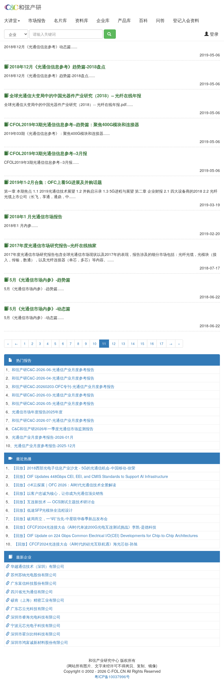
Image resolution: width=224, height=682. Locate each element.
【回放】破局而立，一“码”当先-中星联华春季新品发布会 (60, 518)
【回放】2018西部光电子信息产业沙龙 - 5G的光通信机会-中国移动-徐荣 (73, 468)
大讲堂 (10, 20)
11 (104, 343)
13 (123, 343)
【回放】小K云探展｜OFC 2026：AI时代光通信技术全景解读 (64, 484)
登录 (214, 34)
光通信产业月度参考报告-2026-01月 (42, 437)
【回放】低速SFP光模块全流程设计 (42, 510)
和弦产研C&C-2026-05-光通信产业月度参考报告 (53, 403)
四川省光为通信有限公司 (31, 591)
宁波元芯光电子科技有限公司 (35, 625)
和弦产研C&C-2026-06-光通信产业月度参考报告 (53, 369)
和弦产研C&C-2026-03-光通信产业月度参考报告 (53, 395)
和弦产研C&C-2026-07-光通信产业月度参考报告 (53, 420)
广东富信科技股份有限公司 (33, 583)
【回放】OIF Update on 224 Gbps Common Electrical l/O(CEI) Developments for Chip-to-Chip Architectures (105, 535)
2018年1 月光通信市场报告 (35, 216)
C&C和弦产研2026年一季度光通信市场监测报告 (52, 428)
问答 (160, 20)
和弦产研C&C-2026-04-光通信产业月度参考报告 (53, 378)
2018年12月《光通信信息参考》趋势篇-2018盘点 (56, 66)
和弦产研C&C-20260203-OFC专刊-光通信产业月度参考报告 (63, 386)
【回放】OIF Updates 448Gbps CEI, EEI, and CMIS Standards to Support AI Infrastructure (90, 476)
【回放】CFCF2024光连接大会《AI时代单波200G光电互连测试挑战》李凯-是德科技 (84, 527)
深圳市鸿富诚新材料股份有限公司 (39, 642)
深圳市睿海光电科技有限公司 (35, 617)
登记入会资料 (186, 20)
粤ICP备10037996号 (112, 676)
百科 (143, 20)
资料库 (81, 20)
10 (94, 343)
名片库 (60, 20)
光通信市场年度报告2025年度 (37, 411)
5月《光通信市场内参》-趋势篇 (39, 280)
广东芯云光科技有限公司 (31, 608)
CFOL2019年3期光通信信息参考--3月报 (47, 153)
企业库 (103, 20)
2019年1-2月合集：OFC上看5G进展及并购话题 (55, 182)
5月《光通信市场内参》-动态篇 (39, 308)
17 (161, 343)
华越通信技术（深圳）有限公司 (37, 566)
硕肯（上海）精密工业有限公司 (37, 600)
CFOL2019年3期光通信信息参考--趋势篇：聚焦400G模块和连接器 (73, 124)
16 (152, 343)
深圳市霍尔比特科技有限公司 (35, 633)
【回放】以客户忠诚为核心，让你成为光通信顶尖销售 (58, 493)
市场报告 (37, 20)
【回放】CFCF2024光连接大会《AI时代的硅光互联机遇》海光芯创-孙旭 (75, 544)
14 (133, 343)
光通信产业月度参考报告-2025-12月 (45, 445)
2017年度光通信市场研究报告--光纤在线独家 (52, 245)
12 (114, 343)
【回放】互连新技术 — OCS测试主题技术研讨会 (53, 501)
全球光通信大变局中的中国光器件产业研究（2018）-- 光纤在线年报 (74, 95)
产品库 (124, 20)
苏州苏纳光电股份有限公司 (33, 574)
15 (142, 343)
